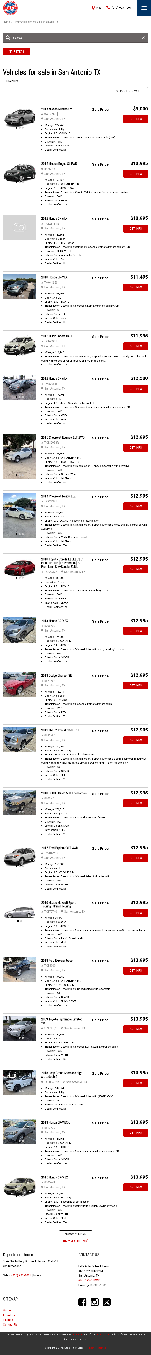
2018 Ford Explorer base (57, 960)
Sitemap (101, 1348)
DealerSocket (102, 1334)
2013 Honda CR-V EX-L (55, 1122)
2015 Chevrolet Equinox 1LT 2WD (63, 437)
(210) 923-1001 (21, 1275)
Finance (8, 1320)
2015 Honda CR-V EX (54, 1177)
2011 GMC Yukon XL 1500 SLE (60, 730)
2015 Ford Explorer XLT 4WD (59, 848)
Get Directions (12, 1266)
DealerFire (76, 1334)
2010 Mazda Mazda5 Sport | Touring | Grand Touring (59, 905)
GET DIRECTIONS (89, 1280)
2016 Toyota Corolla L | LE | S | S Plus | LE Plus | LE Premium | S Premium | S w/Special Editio (62, 563)
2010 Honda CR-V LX (54, 277)
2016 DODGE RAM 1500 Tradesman (64, 793)
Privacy (90, 1348)
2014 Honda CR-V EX (54, 621)
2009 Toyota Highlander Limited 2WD (61, 1021)
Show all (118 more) (75, 1240)
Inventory (9, 1315)
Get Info (136, 119)
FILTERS (19, 51)
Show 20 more (75, 1234)
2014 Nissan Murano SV (56, 109)
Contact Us (10, 1324)
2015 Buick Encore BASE (57, 336)
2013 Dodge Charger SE (56, 675)
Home (6, 21)
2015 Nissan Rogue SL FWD (59, 164)
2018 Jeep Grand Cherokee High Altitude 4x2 (61, 1075)
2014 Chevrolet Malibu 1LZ (58, 496)
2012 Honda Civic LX (54, 218)
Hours (37, 1275)
